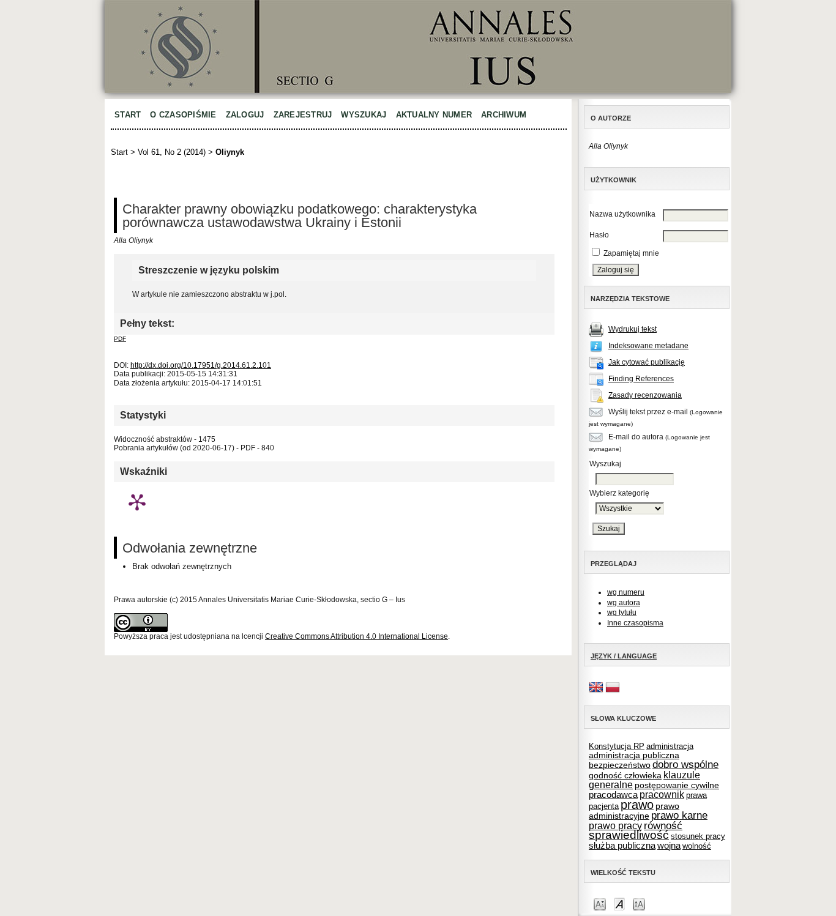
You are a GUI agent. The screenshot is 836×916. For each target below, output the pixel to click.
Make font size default (619, 903)
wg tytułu (621, 612)
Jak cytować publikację (646, 362)
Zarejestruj (303, 114)
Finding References (641, 378)
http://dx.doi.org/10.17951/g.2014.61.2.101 (200, 365)
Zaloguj (245, 114)
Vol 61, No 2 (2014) (172, 152)
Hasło (599, 235)
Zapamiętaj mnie (631, 253)
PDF (120, 338)
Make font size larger (639, 903)
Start (127, 114)
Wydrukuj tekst (632, 329)
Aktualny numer (434, 114)
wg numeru (625, 592)
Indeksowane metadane (648, 345)
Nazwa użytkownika (622, 214)
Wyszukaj (363, 114)
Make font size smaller (600, 903)
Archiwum (503, 114)
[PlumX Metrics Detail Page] (137, 501)
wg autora (623, 602)
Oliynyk (229, 152)
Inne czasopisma (635, 623)
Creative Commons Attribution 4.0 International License (356, 636)
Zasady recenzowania (645, 395)
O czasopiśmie (183, 114)
